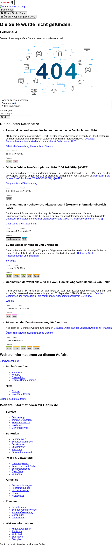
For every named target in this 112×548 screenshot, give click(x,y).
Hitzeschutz (18, 496)
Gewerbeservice (20, 428)
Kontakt (16, 375)
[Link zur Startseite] (13, 6)
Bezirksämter (18, 444)
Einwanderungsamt (22, 452)
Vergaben (17, 474)
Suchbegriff (6, 110)
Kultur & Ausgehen (21, 529)
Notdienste (17, 425)
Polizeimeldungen (21, 488)
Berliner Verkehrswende (24, 510)
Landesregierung (20, 463)
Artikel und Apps (10, 106)
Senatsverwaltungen (22, 441)
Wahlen (10, 301)
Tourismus (17, 531)
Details (50, 140)
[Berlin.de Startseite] (13, 399)
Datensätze (8, 103)
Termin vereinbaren (22, 420)
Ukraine (16, 493)
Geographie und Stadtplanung (21, 183)
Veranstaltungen (20, 490)
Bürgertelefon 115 (21, 422)
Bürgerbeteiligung (21, 469)
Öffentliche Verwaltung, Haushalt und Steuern (29, 146)
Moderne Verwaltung (22, 512)
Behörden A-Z (19, 439)
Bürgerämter (18, 447)
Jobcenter (17, 449)
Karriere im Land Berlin (24, 466)
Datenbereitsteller (21, 394)
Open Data (17, 471)
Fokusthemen (19, 507)
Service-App (18, 417)
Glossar (16, 391)
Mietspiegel (18, 515)
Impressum (17, 372)
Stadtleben (17, 536)
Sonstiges (11, 260)
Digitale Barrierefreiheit (24, 380)
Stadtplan (17, 539)
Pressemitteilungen (22, 485)
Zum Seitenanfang (9, 361)
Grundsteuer (18, 517)
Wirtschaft (17, 534)
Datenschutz (18, 377)
